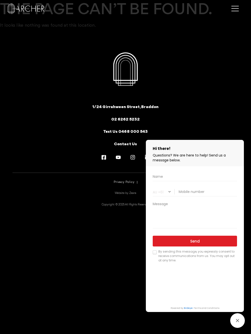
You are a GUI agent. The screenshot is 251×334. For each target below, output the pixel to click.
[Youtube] (118, 157)
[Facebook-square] (104, 157)
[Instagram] (133, 157)
